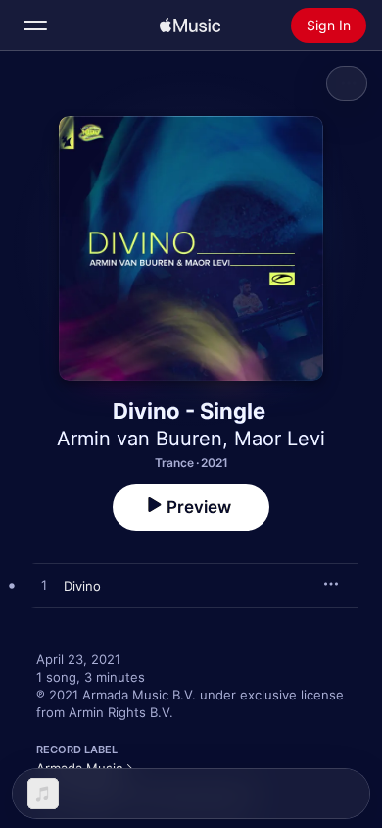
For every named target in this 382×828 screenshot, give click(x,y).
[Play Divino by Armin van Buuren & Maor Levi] (44, 586)
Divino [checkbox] (82, 586)
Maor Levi (279, 438)
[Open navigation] (35, 25)
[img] (190, 25)
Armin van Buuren (139, 438)
